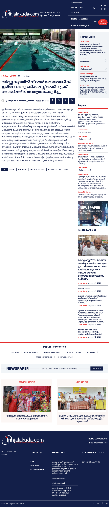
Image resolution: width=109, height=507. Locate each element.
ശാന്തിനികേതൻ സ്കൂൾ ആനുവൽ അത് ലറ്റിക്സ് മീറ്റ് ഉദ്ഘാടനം (92, 195)
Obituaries (84, 66)
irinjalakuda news (38, 169)
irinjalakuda (22, 169)
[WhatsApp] (105, 9)
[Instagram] (105, 6)
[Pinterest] (65, 101)
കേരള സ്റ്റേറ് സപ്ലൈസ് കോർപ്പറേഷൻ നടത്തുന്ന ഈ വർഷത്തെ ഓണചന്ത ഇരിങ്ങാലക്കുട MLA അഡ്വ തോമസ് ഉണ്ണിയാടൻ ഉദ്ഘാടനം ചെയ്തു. (92, 49)
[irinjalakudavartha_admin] (3, 100)
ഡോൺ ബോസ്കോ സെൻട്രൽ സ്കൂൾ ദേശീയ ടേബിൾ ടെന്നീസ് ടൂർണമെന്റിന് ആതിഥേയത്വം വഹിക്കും (92, 90)
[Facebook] (101, 6)
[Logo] (12, 14)
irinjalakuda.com (54, 169)
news (66, 169)
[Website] (101, 9)
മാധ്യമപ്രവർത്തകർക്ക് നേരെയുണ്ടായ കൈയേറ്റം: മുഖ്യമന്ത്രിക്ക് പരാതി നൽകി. (90, 331)
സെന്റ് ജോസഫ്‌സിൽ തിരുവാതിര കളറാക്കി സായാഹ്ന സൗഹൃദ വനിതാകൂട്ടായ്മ (92, 78)
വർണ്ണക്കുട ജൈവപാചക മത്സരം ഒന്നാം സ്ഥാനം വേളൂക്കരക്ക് (27, 417)
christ (12, 169)
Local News (8, 76)
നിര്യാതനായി (86, 69)
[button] (94, 8)
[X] (59, 101)
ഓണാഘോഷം (86, 61)
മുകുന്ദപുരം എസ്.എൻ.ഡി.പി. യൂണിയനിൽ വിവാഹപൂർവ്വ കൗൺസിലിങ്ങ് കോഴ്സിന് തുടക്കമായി (82, 418)
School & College (86, 73)
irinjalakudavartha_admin (21, 101)
